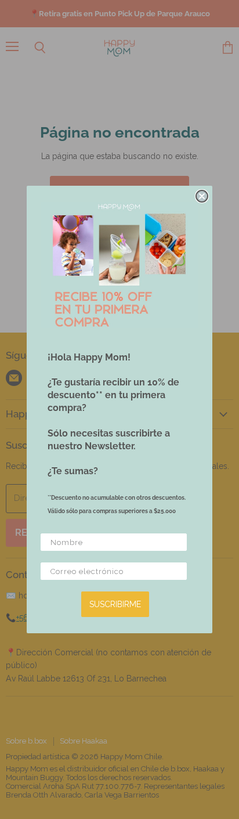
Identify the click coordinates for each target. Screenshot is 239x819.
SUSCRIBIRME (115, 604)
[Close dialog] (202, 196)
